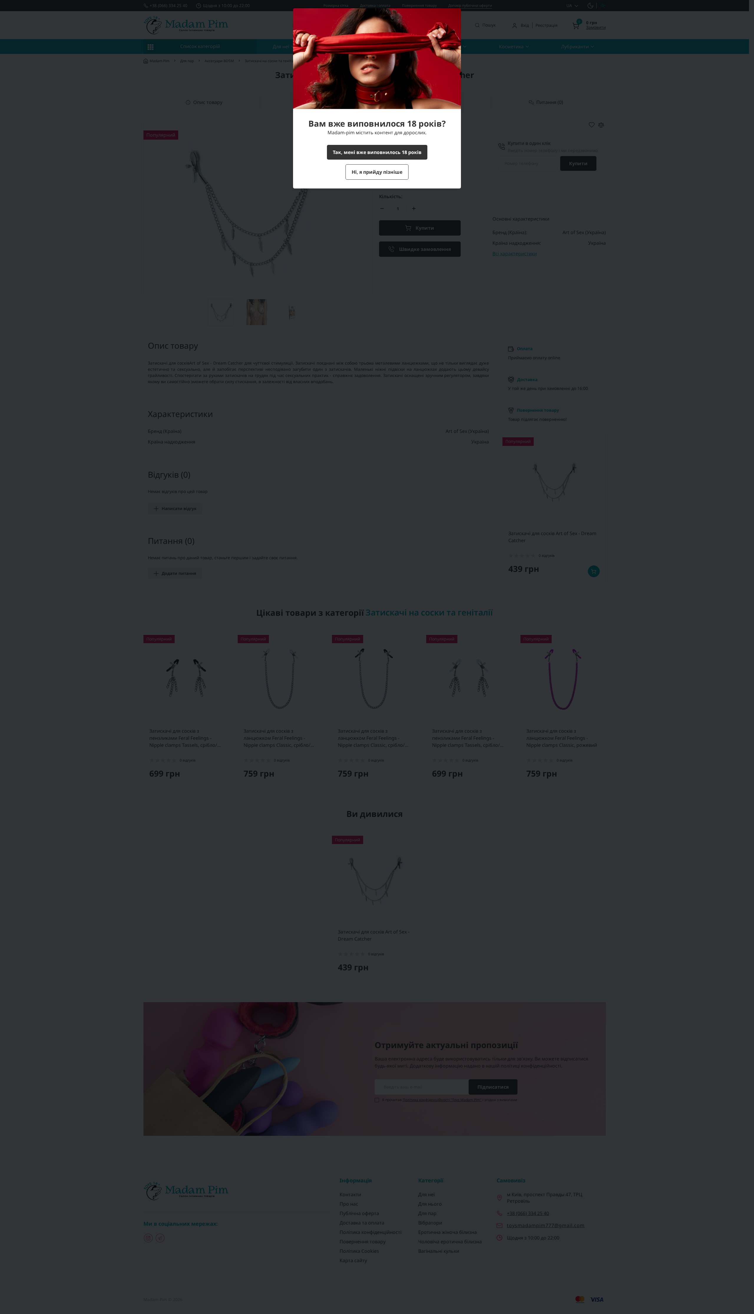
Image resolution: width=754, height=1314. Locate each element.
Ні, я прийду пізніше (377, 172)
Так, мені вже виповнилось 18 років (377, 152)
